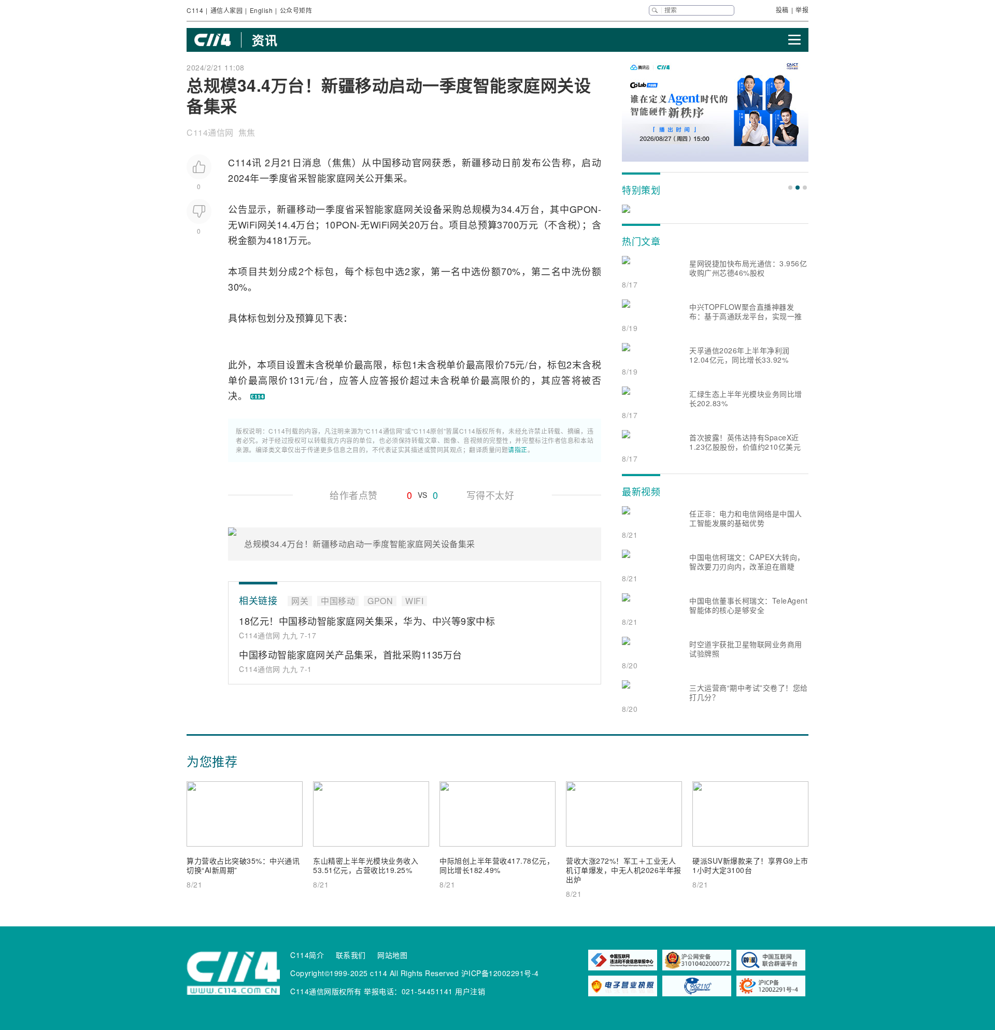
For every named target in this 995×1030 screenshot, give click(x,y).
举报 (801, 9)
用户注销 (470, 991)
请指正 (518, 449)
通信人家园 (226, 10)
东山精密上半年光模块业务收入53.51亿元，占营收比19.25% (365, 865)
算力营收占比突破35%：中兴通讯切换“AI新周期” (243, 865)
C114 (195, 10)
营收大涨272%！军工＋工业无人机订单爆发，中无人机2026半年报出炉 (623, 869)
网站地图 (392, 955)
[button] (790, 187)
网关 (355, 177)
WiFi (248, 224)
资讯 (264, 40)
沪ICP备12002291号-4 (500, 973)
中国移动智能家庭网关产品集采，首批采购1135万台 (350, 654)
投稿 (782, 9)
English (261, 10)
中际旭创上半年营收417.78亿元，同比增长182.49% (496, 865)
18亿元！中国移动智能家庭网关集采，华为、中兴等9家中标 (367, 620)
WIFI (414, 601)
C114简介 (307, 955)
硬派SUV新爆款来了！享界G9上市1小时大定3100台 (750, 865)
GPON (584, 209)
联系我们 (351, 955)
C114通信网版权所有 (326, 991)
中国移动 (392, 162)
